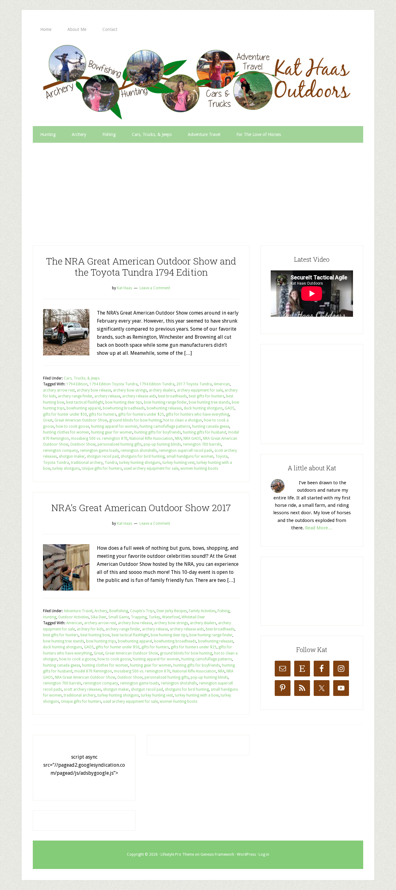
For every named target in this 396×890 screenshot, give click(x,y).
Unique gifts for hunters (102, 468)
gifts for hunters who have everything (197, 414)
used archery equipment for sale (151, 468)
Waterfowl (171, 617)
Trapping (139, 617)
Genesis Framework (217, 854)
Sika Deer (98, 617)
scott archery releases (82, 689)
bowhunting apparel (84, 408)
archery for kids (90, 629)
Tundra (111, 462)
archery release (107, 396)
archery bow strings (130, 390)
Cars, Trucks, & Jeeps (82, 378)
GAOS (230, 408)
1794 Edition (77, 384)
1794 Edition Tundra (157, 384)
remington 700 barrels (202, 444)
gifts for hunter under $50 (65, 414)
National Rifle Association (151, 438)
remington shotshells (139, 450)
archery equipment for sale (200, 390)
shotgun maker (72, 456)
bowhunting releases (164, 408)
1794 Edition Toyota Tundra (113, 384)
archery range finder (75, 396)
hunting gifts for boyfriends (157, 432)
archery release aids (139, 396)
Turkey (154, 617)
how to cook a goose (77, 659)
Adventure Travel (78, 611)
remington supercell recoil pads (186, 450)
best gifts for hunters (206, 396)
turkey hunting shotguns (140, 462)
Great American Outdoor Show (80, 420)
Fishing (223, 611)
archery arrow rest (59, 390)
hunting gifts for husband (204, 432)
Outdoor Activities (73, 617)
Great (48, 420)
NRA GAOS (192, 438)
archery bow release (94, 390)
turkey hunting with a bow (197, 695)
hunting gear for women (111, 432)
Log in (264, 854)
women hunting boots (199, 468)
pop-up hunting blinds (162, 444)
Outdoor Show (83, 444)
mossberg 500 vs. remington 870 (99, 438)
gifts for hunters (102, 414)
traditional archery (87, 462)
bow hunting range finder (165, 402)
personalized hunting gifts (119, 444)
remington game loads (99, 450)
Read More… (319, 528)
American (222, 384)
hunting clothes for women (66, 432)
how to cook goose (72, 426)
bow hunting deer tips (123, 402)
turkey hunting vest (178, 462)
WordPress (246, 854)
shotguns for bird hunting (143, 456)
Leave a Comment (155, 288)
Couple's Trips (142, 611)
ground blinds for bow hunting (135, 420)
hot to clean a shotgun (182, 420)
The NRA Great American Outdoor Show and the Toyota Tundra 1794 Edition (141, 266)
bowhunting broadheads (124, 408)
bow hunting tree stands (209, 402)
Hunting (49, 617)
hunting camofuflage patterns (165, 426)
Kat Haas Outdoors (198, 82)
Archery (100, 611)
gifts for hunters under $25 (141, 414)
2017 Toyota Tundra (194, 384)
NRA (178, 438)
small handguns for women (189, 456)
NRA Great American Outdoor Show (85, 677)
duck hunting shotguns (203, 408)
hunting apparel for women (114, 426)
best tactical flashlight (84, 402)
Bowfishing (118, 611)
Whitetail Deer (193, 617)
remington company (60, 450)
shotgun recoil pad (103, 456)
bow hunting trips (101, 641)
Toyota (221, 456)
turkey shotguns (66, 468)
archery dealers (162, 390)
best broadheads (172, 396)
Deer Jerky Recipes (172, 611)
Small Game (118, 617)
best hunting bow (95, 635)
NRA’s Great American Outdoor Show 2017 (141, 508)
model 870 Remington (93, 671)
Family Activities (202, 611)
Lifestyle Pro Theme (177, 854)
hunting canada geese (210, 426)
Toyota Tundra (56, 462)
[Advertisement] (198, 189)
